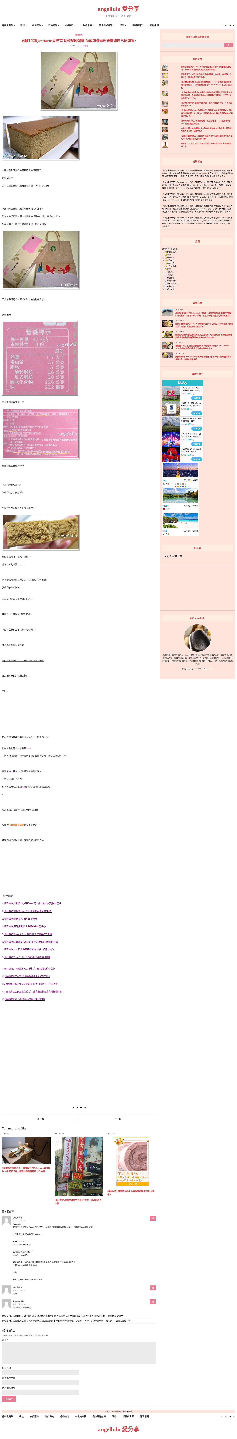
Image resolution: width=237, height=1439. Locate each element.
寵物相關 (154, 25)
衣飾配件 (36, 25)
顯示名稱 (6, 1368)
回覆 (153, 1218)
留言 (5, 1340)
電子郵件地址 (8, 1378)
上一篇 (40, 1119)
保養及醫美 (7, 25)
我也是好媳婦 (105, 25)
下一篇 (117, 1119)
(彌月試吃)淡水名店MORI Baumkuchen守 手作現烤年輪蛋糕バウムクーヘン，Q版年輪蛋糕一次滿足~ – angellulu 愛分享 (73, 1321)
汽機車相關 (171, 281)
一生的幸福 (86, 25)
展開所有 (165, 249)
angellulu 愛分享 (118, 9)
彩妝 (22, 25)
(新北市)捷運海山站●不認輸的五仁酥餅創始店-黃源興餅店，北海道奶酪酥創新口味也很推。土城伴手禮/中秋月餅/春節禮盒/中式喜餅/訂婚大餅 (207, 113)
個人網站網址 (8, 1388)
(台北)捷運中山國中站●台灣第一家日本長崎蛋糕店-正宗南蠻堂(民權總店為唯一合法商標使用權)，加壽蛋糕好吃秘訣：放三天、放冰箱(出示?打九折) (206, 95)
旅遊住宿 (69, 25)
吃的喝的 (52, 25)
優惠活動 (170, 289)
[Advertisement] (79, 1062)
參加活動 (170, 278)
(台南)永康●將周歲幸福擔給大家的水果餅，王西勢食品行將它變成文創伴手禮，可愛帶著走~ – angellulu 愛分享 (69, 1316)
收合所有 (174, 249)
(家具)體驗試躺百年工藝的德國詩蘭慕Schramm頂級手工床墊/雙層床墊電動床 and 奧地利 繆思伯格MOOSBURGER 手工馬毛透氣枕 (206, 85)
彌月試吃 (79, 35)
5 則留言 (84, 46)
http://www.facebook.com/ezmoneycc (27, 1280)
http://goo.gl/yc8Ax (20, 1255)
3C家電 (170, 275)
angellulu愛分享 (173, 556)
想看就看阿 (137, 25)
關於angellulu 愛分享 (113, 1412)
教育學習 (170, 272)
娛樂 (122, 25)
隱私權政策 (127, 1412)
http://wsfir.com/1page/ (22, 1245)
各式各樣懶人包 (173, 283)
